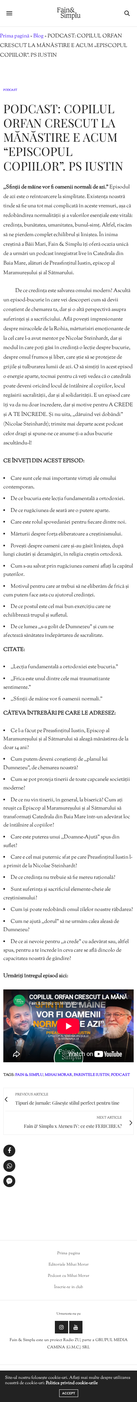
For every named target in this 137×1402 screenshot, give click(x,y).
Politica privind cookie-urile (72, 1383)
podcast (120, 1074)
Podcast (10, 90)
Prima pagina (68, 1253)
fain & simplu (29, 1074)
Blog (38, 36)
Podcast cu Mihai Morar (68, 1276)
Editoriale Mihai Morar (69, 1265)
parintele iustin (91, 1074)
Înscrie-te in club (68, 1287)
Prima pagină (14, 36)
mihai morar (58, 1074)
